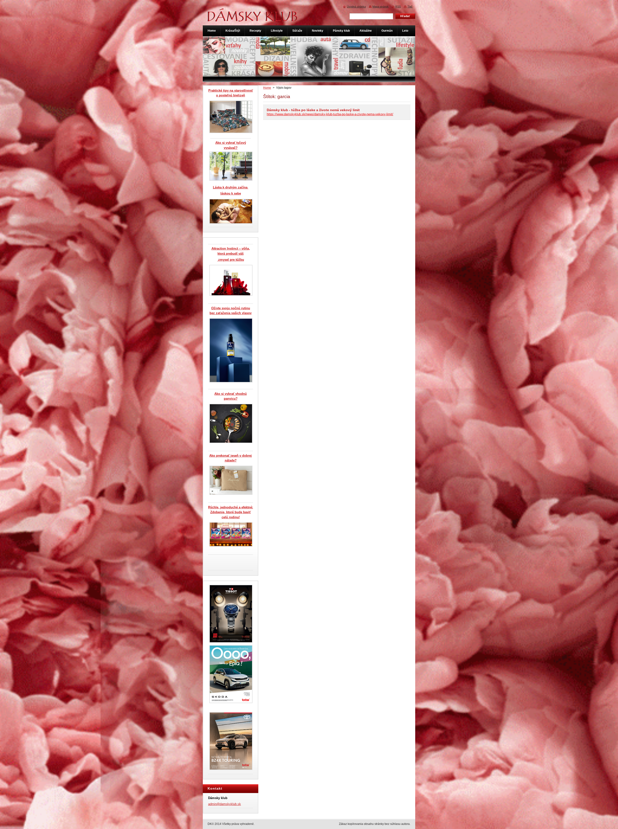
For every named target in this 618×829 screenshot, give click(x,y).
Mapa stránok (380, 6)
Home (267, 87)
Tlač (410, 6)
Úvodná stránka (356, 6)
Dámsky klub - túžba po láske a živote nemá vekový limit (313, 110)
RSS (398, 6)
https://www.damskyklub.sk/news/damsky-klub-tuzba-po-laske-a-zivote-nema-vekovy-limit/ (330, 114)
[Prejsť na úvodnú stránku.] (253, 19)
